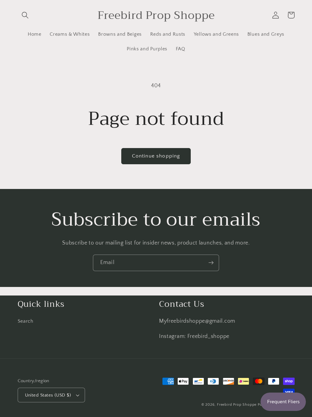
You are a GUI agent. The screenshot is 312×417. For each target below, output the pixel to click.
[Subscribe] (211, 263)
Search (26, 321)
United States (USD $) (48, 395)
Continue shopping (156, 156)
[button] (25, 15)
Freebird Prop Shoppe (237, 405)
